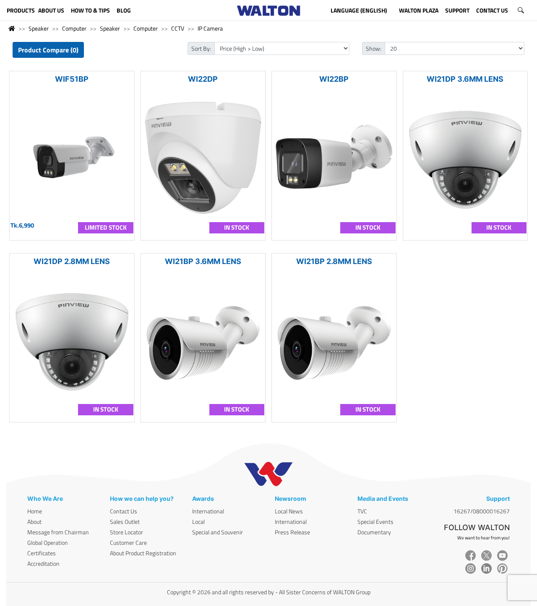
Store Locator (126, 532)
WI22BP (334, 79)
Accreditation (43, 563)
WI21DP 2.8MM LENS (72, 261)
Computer (74, 28)
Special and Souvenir (217, 532)
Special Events (375, 521)
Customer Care (128, 542)
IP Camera (210, 28)
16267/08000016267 (482, 511)
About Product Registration (143, 553)
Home (34, 511)
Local (198, 521)
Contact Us (123, 511)
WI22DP (203, 79)
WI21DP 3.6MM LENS (465, 79)
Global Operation (47, 542)
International (208, 511)
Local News (289, 511)
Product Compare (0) (48, 50)
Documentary (374, 532)
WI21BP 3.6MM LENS (203, 261)
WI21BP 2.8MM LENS (334, 261)
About (34, 521)
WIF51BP (72, 79)
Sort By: (201, 48)
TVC (362, 511)
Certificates (41, 553)
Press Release (292, 532)
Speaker (39, 28)
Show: (373, 48)
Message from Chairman (58, 532)
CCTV (177, 28)
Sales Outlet (125, 521)
